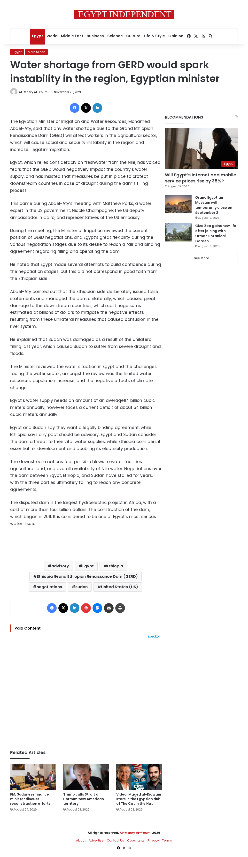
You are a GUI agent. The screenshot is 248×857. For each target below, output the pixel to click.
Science (115, 35)
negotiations (49, 587)
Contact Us (115, 840)
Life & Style (154, 35)
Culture (133, 35)
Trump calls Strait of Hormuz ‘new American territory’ (83, 799)
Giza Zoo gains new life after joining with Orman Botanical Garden (215, 233)
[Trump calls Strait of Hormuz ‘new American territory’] (86, 777)
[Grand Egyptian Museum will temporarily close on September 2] (178, 204)
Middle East (72, 35)
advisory (60, 566)
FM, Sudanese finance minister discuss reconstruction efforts (30, 799)
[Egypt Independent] (124, 14)
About (80, 840)
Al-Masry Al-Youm (33, 92)
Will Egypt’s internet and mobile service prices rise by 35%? (200, 178)
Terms (167, 840)
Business (95, 35)
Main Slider (36, 52)
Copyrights (135, 840)
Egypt (37, 35)
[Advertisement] (86, 691)
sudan (81, 587)
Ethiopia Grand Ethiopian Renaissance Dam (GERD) (87, 576)
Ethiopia (115, 566)
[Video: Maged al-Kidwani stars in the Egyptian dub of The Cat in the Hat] (139, 777)
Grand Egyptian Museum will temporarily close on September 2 (213, 205)
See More (201, 258)
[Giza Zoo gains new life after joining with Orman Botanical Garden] (178, 232)
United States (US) (119, 587)
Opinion (175, 35)
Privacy (153, 840)
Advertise (96, 840)
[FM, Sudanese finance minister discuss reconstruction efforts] (33, 777)
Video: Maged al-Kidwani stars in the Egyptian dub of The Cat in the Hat (138, 799)
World (52, 35)
